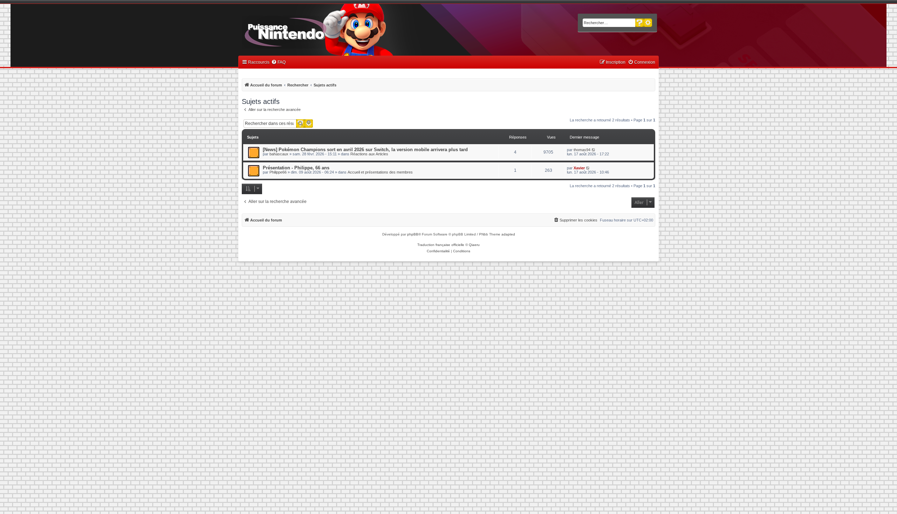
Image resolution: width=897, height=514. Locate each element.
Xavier (579, 168)
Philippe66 (278, 172)
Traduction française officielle (440, 245)
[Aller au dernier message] (593, 150)
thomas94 (582, 150)
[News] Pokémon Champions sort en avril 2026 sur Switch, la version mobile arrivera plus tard (365, 149)
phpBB (412, 234)
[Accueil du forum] (305, 30)
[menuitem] (278, 62)
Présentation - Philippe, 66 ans (296, 167)
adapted (508, 234)
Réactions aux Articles (369, 154)
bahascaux (278, 154)
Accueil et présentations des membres (380, 172)
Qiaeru (474, 245)
